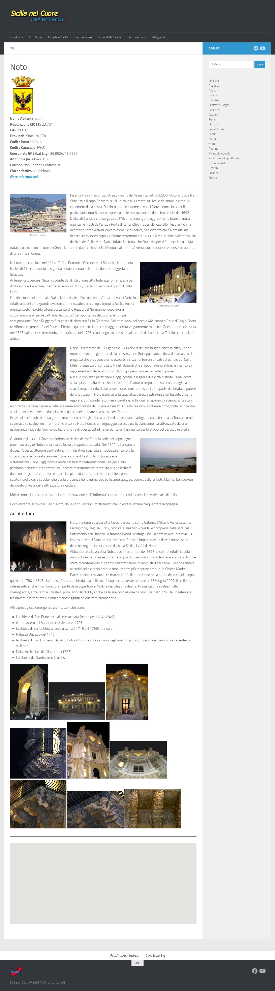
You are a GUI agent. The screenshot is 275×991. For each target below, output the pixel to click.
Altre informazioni (24, 176)
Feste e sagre (83, 37)
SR (12, 48)
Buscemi (214, 100)
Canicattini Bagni (219, 105)
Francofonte (216, 129)
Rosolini (213, 168)
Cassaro (213, 115)
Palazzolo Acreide (220, 153)
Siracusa (214, 81)
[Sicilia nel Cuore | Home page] (38, 16)
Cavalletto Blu (155, 955)
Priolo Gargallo (217, 163)
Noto (212, 144)
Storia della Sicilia (109, 37)
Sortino (213, 178)
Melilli (212, 139)
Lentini (213, 134)
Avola (212, 90)
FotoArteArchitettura (124, 955)
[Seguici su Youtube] (262, 48)
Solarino (214, 173)
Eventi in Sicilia (58, 37)
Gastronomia (135, 37)
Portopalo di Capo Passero (225, 158)
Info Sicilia (35, 37)
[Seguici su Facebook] (256, 48)
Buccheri (214, 95)
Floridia (213, 124)
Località (15, 37)
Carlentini (214, 110)
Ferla (212, 119)
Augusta (214, 85)
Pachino (213, 148)
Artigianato (159, 37)
